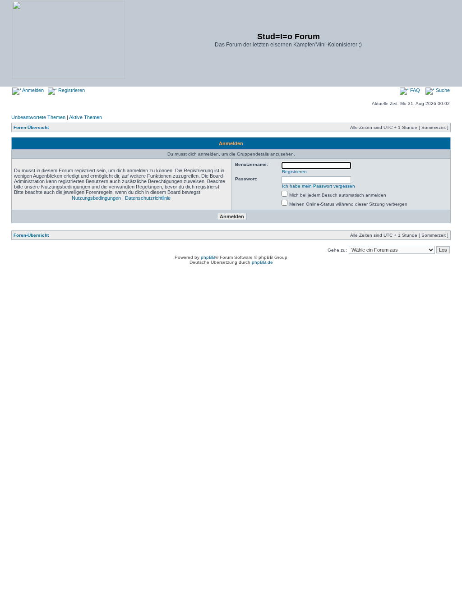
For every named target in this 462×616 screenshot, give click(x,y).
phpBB (208, 257)
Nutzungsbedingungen (96, 198)
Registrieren (71, 90)
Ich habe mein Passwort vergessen (318, 186)
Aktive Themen (85, 117)
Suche (442, 90)
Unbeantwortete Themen (38, 117)
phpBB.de (262, 262)
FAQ (414, 90)
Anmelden (32, 90)
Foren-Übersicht (31, 127)
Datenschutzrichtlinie (148, 198)
